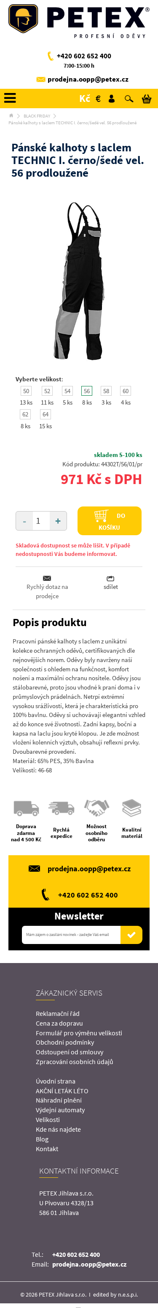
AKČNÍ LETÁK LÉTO (62, 1090)
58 (106, 391)
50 (26, 391)
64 (45, 414)
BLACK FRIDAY (37, 116)
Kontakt (47, 1148)
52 (47, 391)
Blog (42, 1139)
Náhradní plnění (59, 1100)
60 (126, 391)
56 (87, 391)
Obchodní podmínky (65, 1042)
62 (25, 414)
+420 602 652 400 (84, 55)
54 (67, 391)
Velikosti (48, 1119)
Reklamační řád (58, 1013)
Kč (84, 98)
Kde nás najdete (58, 1129)
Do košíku (112, 521)
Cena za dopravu (59, 1023)
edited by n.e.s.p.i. (115, 1294)
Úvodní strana (55, 1081)
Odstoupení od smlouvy (69, 1052)
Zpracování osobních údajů (74, 1061)
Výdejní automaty (60, 1110)
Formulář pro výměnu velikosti (79, 1033)
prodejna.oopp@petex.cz (88, 79)
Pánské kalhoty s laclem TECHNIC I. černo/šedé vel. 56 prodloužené (72, 123)
